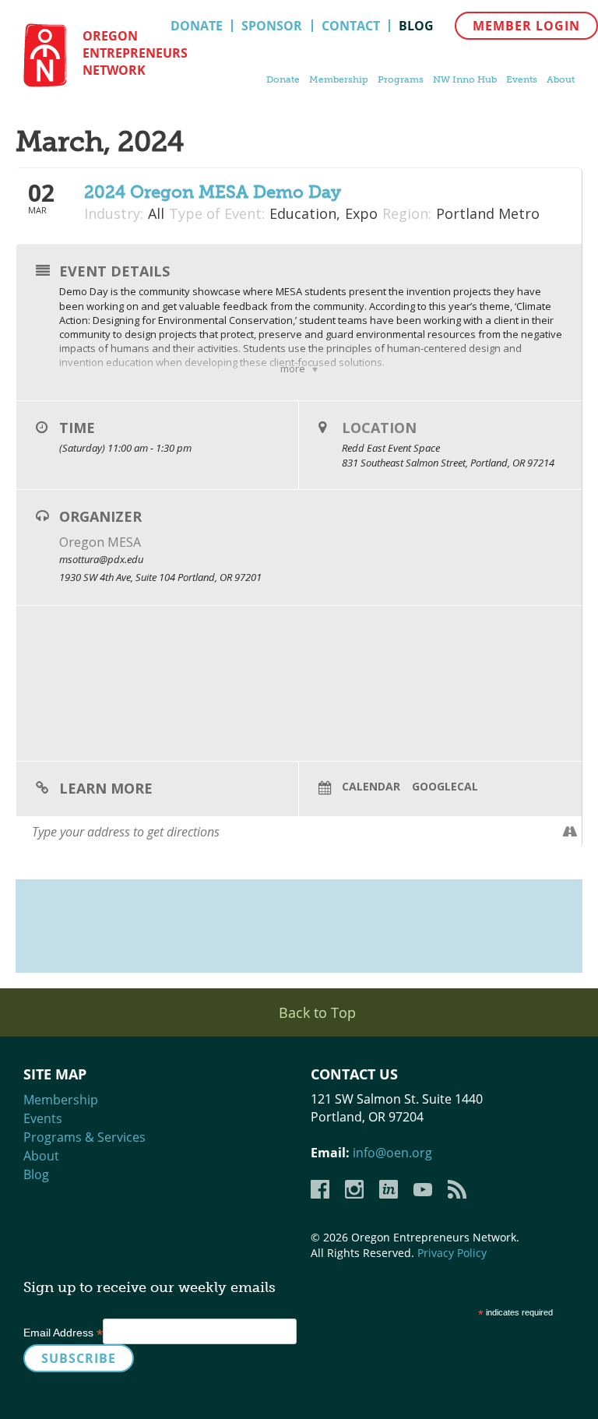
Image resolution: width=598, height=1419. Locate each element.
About (561, 79)
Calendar (371, 787)
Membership (338, 79)
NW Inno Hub (465, 79)
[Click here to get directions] (570, 832)
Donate (197, 25)
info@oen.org (392, 1152)
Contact (351, 25)
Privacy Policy (452, 1252)
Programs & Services (84, 1137)
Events (521, 79)
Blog (416, 25)
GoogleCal (445, 787)
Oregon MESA (100, 542)
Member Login (526, 25)
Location (379, 427)
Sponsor (271, 25)
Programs (401, 79)
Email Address (63, 1332)
